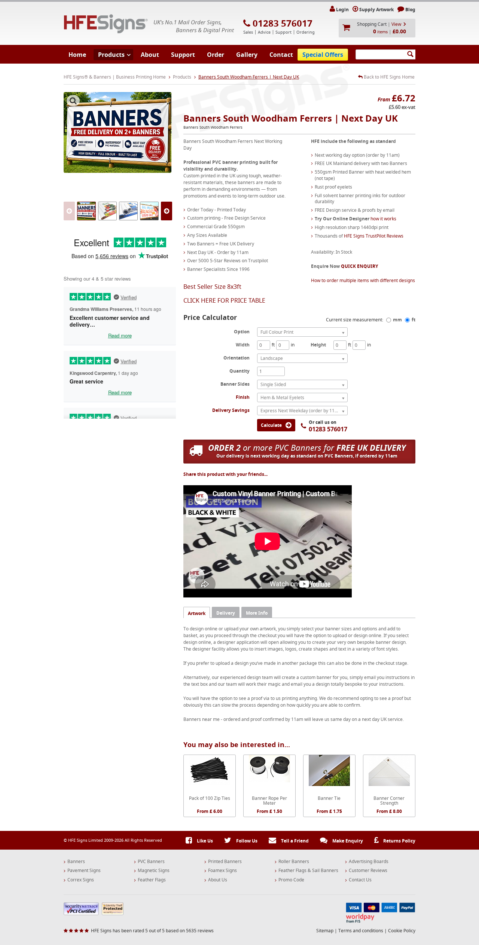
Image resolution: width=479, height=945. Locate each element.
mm (397, 319)
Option (242, 331)
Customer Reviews (368, 870)
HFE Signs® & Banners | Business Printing (106, 23)
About (150, 55)
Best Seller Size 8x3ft (212, 286)
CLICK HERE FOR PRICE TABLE (224, 300)
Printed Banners (225, 861)
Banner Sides (235, 384)
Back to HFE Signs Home (389, 77)
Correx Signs (80, 880)
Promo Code (291, 880)
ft (413, 319)
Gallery (246, 55)
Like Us (204, 841)
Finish (243, 397)
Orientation (236, 358)
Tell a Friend (294, 841)
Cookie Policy (401, 930)
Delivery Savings (231, 410)
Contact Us (360, 880)
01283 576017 (282, 23)
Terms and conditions (360, 930)
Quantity (239, 371)
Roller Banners (293, 861)
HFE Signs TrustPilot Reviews (373, 236)
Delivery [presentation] (225, 613)
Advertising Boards (368, 861)
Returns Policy (398, 841)
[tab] (196, 612)
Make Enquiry (347, 841)
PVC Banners (151, 861)
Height (318, 345)
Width (243, 345)
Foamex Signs (222, 870)
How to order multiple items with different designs (363, 280)
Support (183, 55)
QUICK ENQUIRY (359, 266)
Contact (281, 55)
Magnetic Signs (154, 870)
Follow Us (246, 841)
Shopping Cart (372, 24)
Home (77, 55)
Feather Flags (152, 880)
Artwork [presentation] (196, 613)
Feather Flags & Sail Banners (308, 870)
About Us (217, 880)
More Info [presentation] (257, 613)
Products (111, 55)
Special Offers (322, 55)
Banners (76, 861)
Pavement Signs (84, 870)
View (396, 24)
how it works (383, 218)
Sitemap (324, 930)
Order (215, 55)
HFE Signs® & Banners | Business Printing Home (115, 77)
